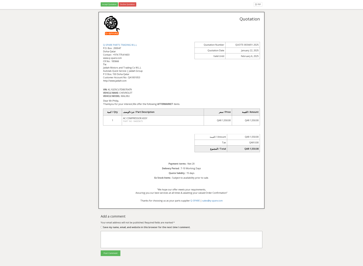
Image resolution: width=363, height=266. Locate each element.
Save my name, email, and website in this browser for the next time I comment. (146, 227)
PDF (259, 4)
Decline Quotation (127, 4)
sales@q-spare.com (212, 200)
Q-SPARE (195, 200)
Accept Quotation (109, 4)
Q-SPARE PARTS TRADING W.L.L (120, 44)
